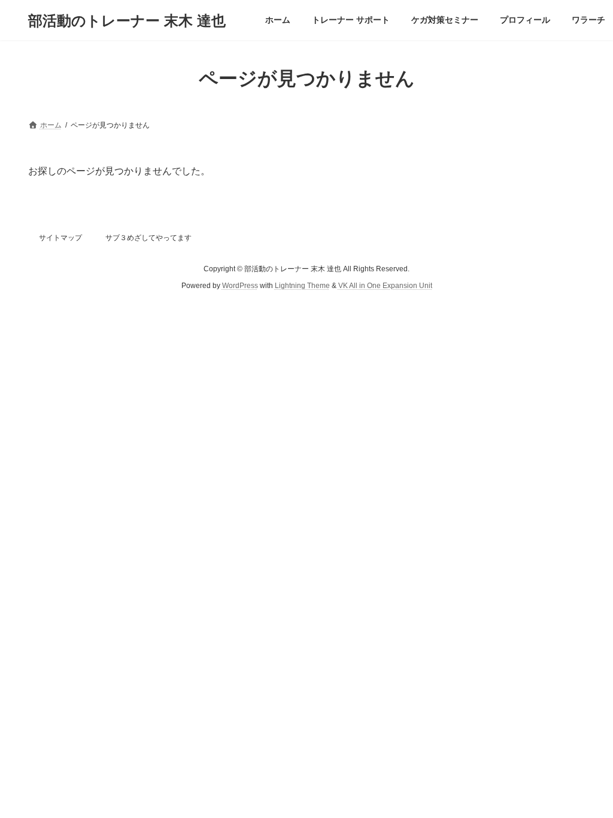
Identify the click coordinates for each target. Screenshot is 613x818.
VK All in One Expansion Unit (385, 286)
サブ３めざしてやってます (148, 238)
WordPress (240, 286)
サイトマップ (60, 238)
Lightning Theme (302, 286)
